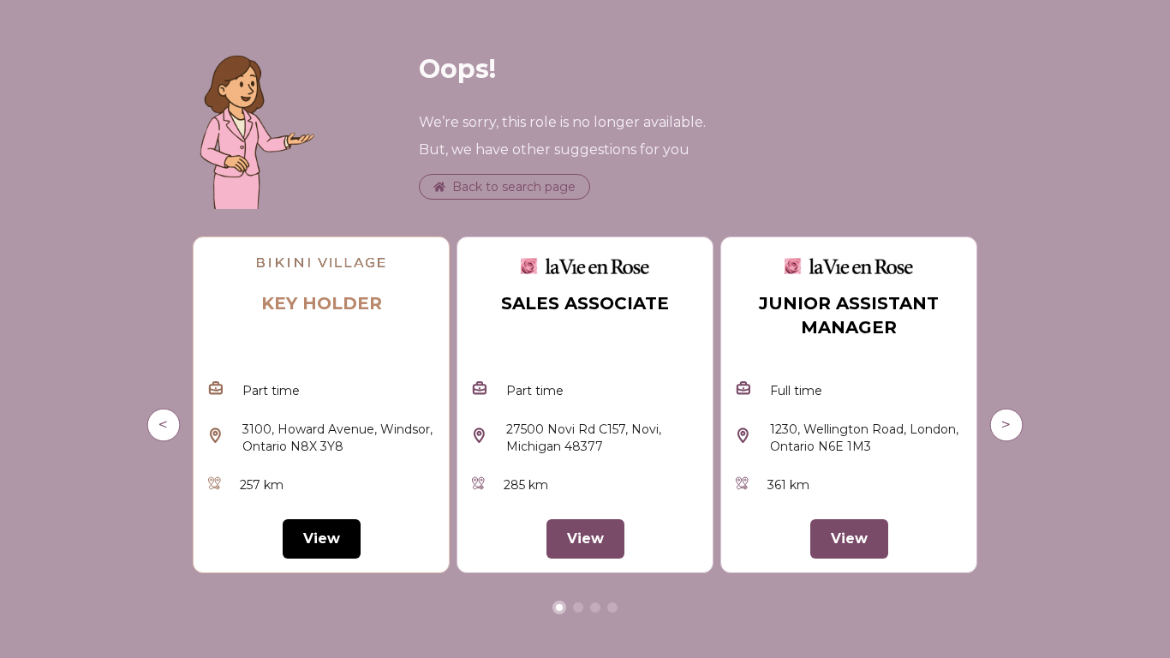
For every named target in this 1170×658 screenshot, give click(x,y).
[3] (612, 607)
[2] (595, 607)
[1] (578, 607)
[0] (559, 607)
